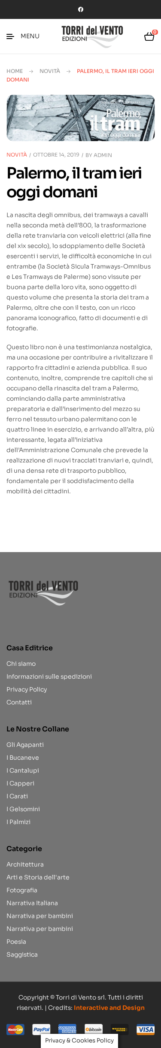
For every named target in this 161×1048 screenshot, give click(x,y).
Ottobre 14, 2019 (56, 154)
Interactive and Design (109, 1008)
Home (14, 71)
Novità (49, 71)
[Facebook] (81, 9)
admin (103, 155)
